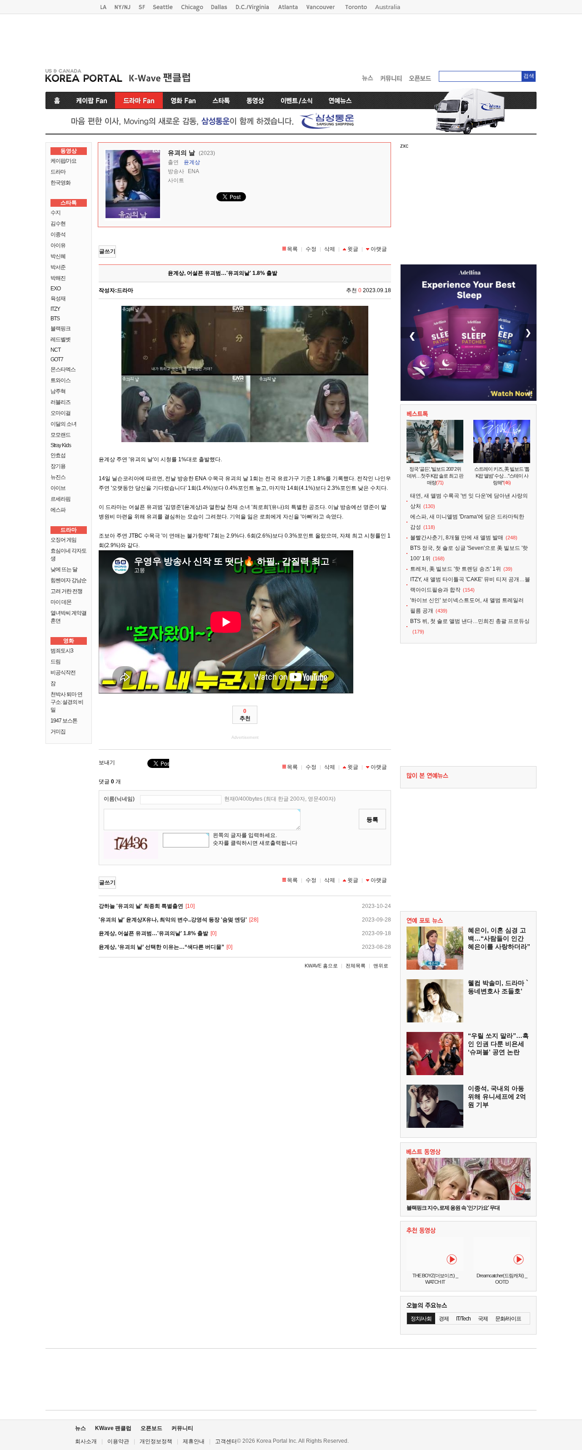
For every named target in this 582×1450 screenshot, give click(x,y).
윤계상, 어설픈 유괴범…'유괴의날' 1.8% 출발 (153, 933)
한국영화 (60, 182)
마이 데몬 (60, 602)
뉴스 (80, 1428)
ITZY (55, 309)
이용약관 (118, 1441)
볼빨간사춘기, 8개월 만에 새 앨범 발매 (456, 537)
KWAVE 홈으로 (321, 965)
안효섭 (57, 455)
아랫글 (379, 249)
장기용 (57, 466)
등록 (372, 819)
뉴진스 (57, 477)
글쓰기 (107, 251)
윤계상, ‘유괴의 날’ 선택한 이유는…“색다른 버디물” (161, 947)
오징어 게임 (63, 540)
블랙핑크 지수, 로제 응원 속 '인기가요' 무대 (453, 1208)
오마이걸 (60, 413)
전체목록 (356, 965)
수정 (311, 249)
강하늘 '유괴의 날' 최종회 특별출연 (141, 906)
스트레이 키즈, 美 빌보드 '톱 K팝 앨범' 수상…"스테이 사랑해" (501, 475)
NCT (55, 350)
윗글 (352, 249)
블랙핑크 (60, 328)
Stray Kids (60, 445)
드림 (55, 661)
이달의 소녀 (63, 424)
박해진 (57, 278)
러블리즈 (60, 402)
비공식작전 (62, 672)
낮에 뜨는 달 (63, 569)
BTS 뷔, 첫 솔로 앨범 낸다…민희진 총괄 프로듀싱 (470, 621)
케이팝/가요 (63, 161)
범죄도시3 (61, 651)
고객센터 (226, 1441)
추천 (245, 715)
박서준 (57, 267)
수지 (55, 212)
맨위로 (380, 965)
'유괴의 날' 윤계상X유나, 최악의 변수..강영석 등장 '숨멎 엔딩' (173, 920)
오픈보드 (151, 1428)
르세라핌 (60, 499)
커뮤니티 (182, 1428)
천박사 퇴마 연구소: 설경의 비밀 (66, 702)
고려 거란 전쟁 (66, 591)
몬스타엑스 (62, 369)
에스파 (57, 510)
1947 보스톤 (63, 721)
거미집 (57, 731)
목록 (292, 249)
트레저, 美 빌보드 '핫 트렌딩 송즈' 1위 (455, 569)
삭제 (329, 249)
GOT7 (56, 359)
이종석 (57, 234)
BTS (55, 318)
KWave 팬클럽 (113, 1428)
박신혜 (57, 256)
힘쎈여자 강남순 (68, 580)
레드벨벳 (60, 339)
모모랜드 (60, 435)
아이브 (57, 488)
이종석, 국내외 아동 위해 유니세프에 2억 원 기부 (497, 1096)
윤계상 (192, 162)
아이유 (57, 245)
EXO (55, 288)
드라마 (57, 172)
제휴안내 (194, 1441)
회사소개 (86, 1441)
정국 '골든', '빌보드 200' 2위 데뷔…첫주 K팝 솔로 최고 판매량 (435, 475)
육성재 (57, 298)
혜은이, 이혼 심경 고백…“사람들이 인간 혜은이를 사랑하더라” (499, 938)
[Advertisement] (291, 39)
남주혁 (57, 391)
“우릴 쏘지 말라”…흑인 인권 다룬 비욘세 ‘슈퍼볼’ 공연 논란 (498, 1044)
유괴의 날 (181, 152)
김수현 (57, 223)
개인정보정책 (156, 1441)
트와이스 (60, 380)
